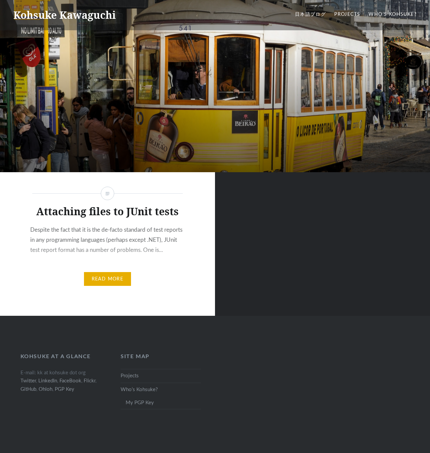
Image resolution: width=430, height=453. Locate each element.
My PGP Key (140, 402)
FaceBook (70, 380)
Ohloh (45, 389)
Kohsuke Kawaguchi (64, 15)
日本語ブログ (310, 14)
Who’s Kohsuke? (393, 14)
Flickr (89, 380)
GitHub (28, 389)
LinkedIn (47, 380)
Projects (347, 14)
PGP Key (64, 389)
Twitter (28, 380)
